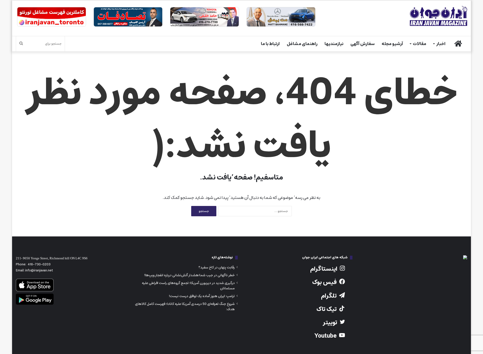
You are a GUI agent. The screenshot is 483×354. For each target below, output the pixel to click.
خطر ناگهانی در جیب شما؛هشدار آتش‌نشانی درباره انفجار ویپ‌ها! (189, 275)
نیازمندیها (334, 44)
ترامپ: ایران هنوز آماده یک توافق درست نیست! (202, 296)
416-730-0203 (39, 264)
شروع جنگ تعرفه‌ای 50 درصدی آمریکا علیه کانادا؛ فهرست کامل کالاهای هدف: (185, 306)
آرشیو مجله (392, 44)
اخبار (441, 44)
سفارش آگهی (362, 44)
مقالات (419, 44)
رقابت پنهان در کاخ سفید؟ (216, 267)
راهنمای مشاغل (302, 44)
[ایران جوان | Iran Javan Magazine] (438, 16)
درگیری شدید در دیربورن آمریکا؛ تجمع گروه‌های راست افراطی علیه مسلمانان (188, 285)
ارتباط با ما (270, 44)
